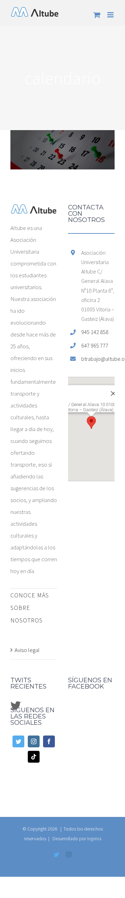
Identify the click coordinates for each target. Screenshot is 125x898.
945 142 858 (94, 331)
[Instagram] (34, 741)
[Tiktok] (34, 757)
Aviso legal (27, 650)
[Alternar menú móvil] (111, 14)
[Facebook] (49, 741)
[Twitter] (18, 741)
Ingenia (94, 838)
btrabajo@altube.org (98, 358)
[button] (91, 422)
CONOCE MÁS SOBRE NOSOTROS (29, 607)
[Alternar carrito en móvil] (96, 14)
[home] (33, 210)
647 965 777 (94, 345)
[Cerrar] (105, 388)
